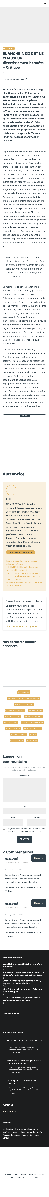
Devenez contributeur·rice (26, 1129)
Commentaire (24, 776)
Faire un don (27, 1135)
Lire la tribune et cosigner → (21, 626)
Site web (36, 817)
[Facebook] (4, 1166)
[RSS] (44, 1166)
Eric (4, 73)
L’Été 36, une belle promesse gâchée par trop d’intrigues (23, 990)
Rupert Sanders (33, 728)
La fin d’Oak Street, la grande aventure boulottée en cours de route (22, 998)
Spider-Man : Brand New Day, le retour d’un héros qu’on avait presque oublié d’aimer (24, 973)
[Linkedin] (24, 1166)
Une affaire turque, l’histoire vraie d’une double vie (22, 965)
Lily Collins (11, 722)
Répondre (39, 858)
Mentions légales (10, 1132)
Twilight (32, 740)
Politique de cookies (11, 1135)
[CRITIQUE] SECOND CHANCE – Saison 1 (23, 573)
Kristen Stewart (34, 716)
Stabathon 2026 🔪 (11, 1111)
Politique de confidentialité (30, 1132)
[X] (9, 1166)
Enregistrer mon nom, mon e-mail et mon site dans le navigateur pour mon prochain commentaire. (26, 830)
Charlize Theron (24, 704)
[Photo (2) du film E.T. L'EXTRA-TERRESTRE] (10, 423)
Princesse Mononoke (33, 722)
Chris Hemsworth (15, 710)
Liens (37, 1135)
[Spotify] (39, 1166)
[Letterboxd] (34, 1166)
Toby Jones (17, 740)
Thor (33, 734)
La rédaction (8, 1129)
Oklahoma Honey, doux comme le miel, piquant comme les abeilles (22, 982)
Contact (6, 1138)
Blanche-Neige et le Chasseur (24, 698)
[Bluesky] (29, 1166)
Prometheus (13, 728)
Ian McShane (36, 710)
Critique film (8, 48)
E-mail (12, 817)
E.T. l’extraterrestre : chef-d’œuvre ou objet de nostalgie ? (29, 424)
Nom (24, 806)
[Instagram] (14, 1166)
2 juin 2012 (24, 692)
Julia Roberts (13, 716)
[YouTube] (19, 1166)
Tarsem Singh (19, 734)
